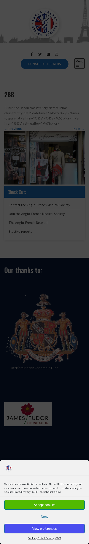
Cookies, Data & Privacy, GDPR (44, 538)
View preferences (44, 528)
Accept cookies (45, 505)
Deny (44, 517)
